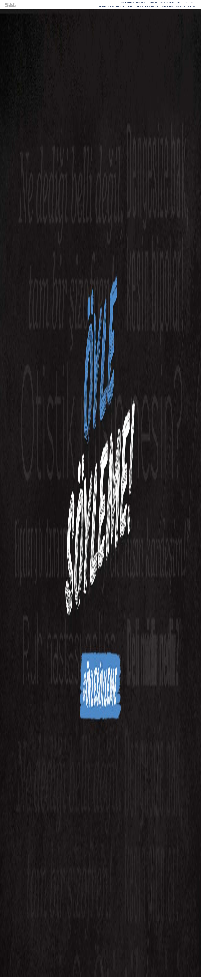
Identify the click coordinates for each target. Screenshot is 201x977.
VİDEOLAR (191, 6)
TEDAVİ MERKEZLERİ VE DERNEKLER (146, 6)
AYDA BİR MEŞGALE (166, 6)
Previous (4, 497)
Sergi (178, 2)
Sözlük (185, 2)
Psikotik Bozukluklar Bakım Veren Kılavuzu (134, 2)
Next (196, 497)
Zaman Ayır (153, 2)
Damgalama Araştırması (166, 2)
